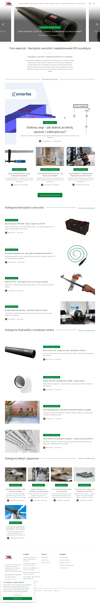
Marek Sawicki (44, 557)
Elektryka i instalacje (44, 3)
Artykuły (26, 554)
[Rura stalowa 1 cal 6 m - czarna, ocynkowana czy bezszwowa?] (50, 24)
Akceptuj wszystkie (17, 598)
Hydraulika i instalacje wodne (68, 3)
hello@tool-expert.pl (12, 579)
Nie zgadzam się (18, 595)
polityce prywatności (23, 591)
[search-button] (90, 3)
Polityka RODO (39, 590)
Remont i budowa (81, 3)
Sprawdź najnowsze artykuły (50, 195)
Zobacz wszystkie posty (86, 208)
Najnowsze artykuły (24, 3)
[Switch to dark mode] (93, 3)
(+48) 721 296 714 (11, 577)
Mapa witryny (57, 590)
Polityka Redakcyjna (48, 590)
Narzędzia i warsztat (55, 3)
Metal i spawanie (34, 3)
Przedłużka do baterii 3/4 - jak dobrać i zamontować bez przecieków (30, 559)
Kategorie (63, 554)
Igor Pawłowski (45, 560)
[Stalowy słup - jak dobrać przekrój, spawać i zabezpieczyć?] (50, 114)
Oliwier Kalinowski (45, 562)
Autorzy (44, 554)
